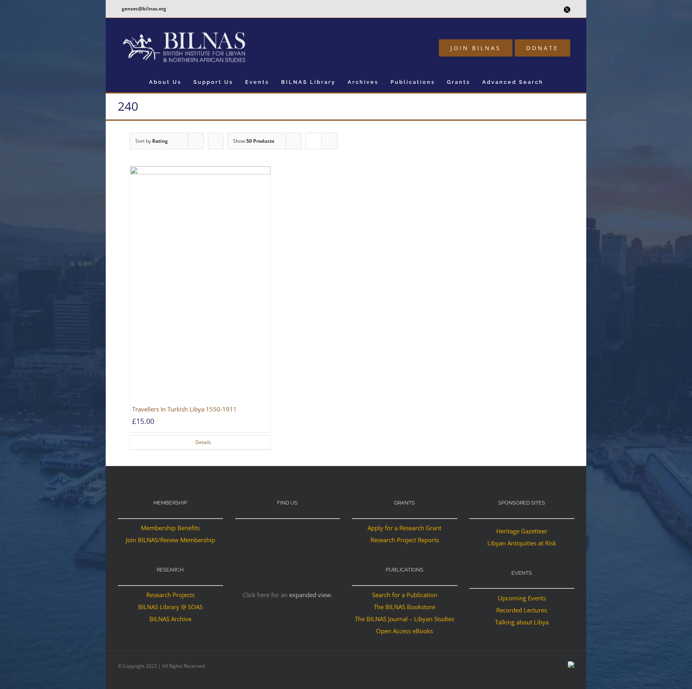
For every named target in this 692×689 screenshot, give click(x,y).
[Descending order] (215, 141)
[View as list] (329, 141)
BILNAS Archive (170, 619)
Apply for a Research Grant (404, 528)
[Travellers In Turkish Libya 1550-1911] (200, 284)
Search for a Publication (404, 595)
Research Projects (170, 595)
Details (203, 442)
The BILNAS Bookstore (404, 607)
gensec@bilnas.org (144, 8)
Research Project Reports (404, 540)
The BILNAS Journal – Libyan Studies (404, 619)
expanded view (310, 595)
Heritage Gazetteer (521, 531)
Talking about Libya (522, 622)
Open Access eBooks (404, 631)
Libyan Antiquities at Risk (521, 543)
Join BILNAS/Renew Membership (170, 540)
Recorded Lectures (521, 610)
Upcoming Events (522, 598)
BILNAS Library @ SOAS (170, 607)
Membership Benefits (170, 528)
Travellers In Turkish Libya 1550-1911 (184, 409)
